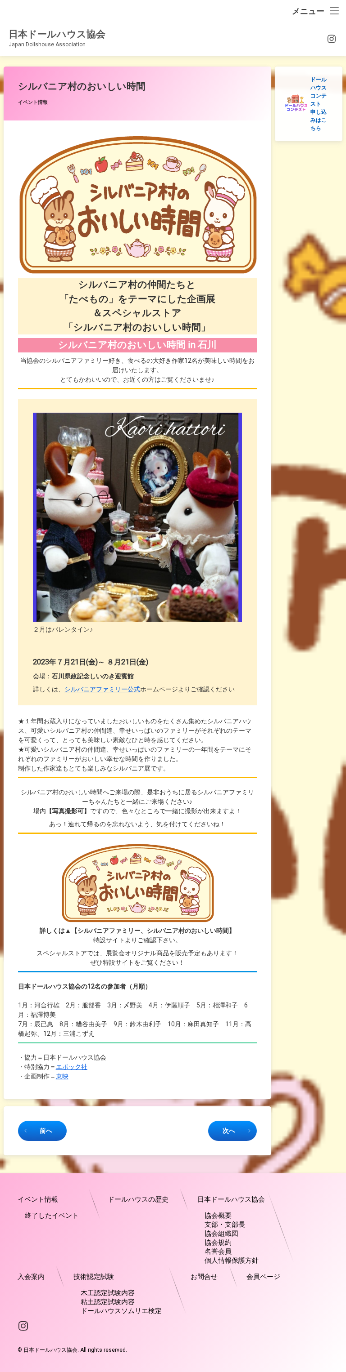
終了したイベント (52, 1216)
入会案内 (31, 1277)
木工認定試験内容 (108, 1293)
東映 (62, 1076)
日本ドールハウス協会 (231, 1199)
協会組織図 (221, 1233)
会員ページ (263, 1277)
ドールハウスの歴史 (138, 1199)
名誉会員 (218, 1251)
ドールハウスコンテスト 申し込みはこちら (318, 103)
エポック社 (71, 1066)
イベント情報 (33, 102)
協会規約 (218, 1242)
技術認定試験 (93, 1277)
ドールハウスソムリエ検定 (121, 1311)
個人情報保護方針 (232, 1260)
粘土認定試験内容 (108, 1302)
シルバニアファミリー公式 (102, 689)
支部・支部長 (225, 1225)
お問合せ (204, 1277)
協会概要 (218, 1216)
